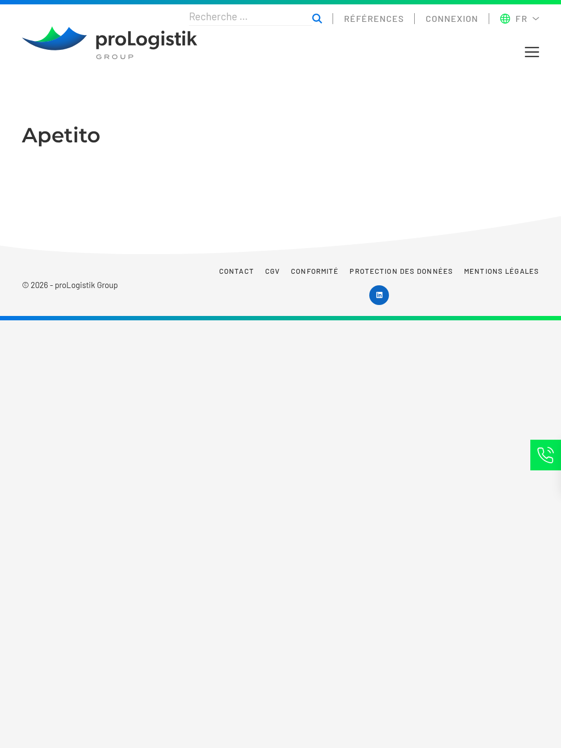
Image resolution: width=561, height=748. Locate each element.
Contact (236, 271)
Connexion (452, 18)
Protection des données (401, 271)
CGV (272, 271)
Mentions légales (501, 271)
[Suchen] (317, 18)
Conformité (315, 271)
